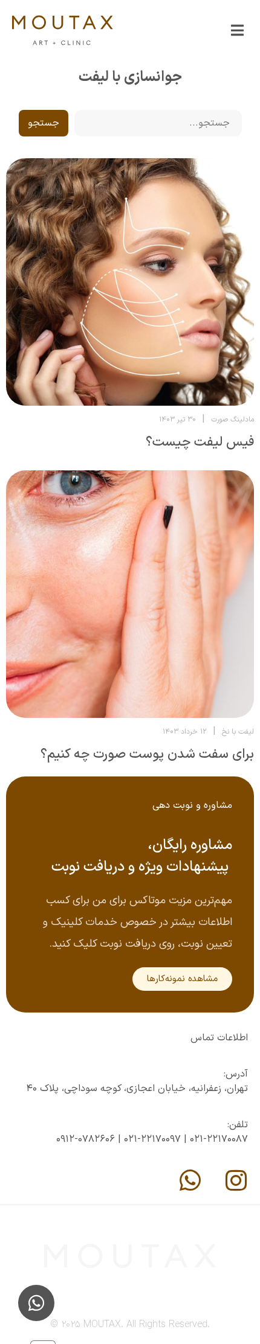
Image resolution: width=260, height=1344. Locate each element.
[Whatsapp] (190, 1180)
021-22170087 (219, 1139)
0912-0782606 (85, 1139)
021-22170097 (152, 1139)
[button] (237, 30)
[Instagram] (236, 1180)
